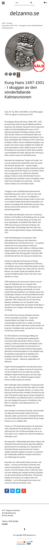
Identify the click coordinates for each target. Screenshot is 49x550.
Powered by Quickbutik (24, 538)
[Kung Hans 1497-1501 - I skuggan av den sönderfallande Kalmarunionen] (24, 52)
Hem (4, 23)
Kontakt (5, 524)
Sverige (10, 23)
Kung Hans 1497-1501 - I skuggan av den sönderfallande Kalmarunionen (22, 26)
